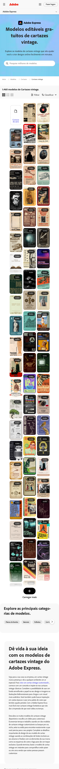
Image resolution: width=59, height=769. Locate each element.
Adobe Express (9, 11)
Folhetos (37, 622)
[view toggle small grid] (3, 94)
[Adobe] (13, 4)
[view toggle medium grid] (7, 94)
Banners (26, 622)
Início (4, 79)
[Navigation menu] (4, 4)
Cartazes (24, 79)
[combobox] (29, 63)
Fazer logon (50, 4)
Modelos (13, 79)
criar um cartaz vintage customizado (34, 683)
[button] (40, 4)
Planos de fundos (12, 622)
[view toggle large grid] (11, 94)
